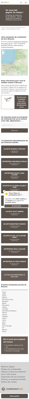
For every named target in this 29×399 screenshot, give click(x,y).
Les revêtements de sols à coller (15, 349)
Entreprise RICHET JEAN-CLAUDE (15, 174)
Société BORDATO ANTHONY (14, 149)
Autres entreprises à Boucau (14, 276)
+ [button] (3, 51)
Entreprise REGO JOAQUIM (14, 249)
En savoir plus (16, 206)
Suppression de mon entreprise (13, 376)
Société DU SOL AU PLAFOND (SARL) (14, 236)
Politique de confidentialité (11, 369)
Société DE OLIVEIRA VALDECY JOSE (14, 186)
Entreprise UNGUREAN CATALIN (14, 161)
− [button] (3, 53)
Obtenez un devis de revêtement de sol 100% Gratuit (13, 372)
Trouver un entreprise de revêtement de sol (15, 27)
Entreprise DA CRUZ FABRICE (14, 261)
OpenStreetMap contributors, (18, 75)
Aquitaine (3, 29)
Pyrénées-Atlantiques (11, 29)
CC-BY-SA (26, 75)
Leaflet (7, 75)
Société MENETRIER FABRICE (14, 224)
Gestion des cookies (9, 382)
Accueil (2, 27)
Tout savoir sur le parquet (13, 351)
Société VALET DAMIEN (14, 211)
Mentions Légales (8, 366)
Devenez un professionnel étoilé (13, 379)
